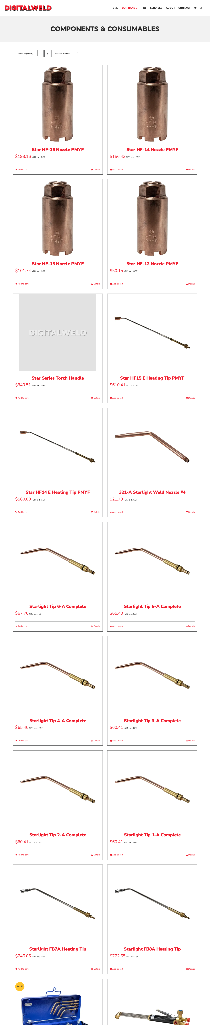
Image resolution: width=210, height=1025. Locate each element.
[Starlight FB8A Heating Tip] (152, 904)
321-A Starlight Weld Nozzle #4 (152, 492)
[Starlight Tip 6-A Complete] (58, 561)
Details (97, 169)
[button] (201, 8)
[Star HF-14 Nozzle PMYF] (152, 104)
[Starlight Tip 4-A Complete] (58, 675)
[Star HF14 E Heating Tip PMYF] (58, 447)
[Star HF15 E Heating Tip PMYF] (152, 333)
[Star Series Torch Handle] (58, 333)
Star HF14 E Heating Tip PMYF (58, 492)
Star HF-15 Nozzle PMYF (58, 150)
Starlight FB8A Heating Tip (152, 949)
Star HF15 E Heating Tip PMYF (152, 378)
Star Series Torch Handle (58, 378)
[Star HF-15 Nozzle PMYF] (58, 104)
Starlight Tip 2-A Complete (57, 835)
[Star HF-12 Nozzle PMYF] (152, 218)
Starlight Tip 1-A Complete (152, 835)
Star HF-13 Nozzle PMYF (58, 264)
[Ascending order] (47, 53)
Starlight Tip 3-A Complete (152, 721)
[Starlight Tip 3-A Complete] (152, 675)
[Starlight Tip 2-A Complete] (58, 790)
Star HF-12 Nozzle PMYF (152, 264)
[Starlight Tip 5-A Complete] (152, 561)
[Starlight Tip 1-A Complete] (152, 790)
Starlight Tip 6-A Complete (57, 606)
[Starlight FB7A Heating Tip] (58, 904)
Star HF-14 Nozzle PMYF (152, 150)
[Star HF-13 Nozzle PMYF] (58, 218)
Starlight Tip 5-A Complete (152, 606)
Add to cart (23, 169)
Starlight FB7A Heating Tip (57, 949)
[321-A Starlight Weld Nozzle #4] (152, 447)
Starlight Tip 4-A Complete (57, 721)
